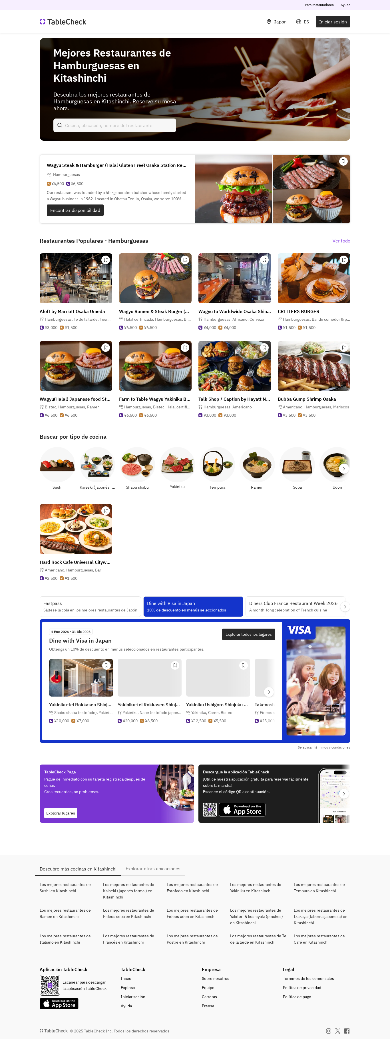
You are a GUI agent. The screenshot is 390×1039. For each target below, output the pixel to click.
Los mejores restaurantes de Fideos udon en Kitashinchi (192, 913)
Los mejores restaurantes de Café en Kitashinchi (319, 939)
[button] (78, 319)
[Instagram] (328, 1031)
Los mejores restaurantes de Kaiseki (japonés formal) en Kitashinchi (128, 891)
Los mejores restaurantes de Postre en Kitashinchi (192, 939)
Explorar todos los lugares (249, 634)
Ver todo (341, 241)
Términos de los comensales (308, 978)
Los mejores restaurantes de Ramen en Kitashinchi (65, 913)
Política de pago (297, 996)
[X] (337, 1031)
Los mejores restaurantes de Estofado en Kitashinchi (192, 887)
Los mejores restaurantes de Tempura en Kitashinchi (319, 887)
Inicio (126, 978)
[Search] (60, 125)
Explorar (128, 987)
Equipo (208, 987)
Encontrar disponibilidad (75, 210)
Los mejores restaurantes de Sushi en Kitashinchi (65, 887)
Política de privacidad (302, 987)
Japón (280, 22)
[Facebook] (346, 1031)
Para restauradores (319, 5)
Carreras (209, 996)
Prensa (208, 1005)
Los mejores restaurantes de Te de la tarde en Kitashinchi (258, 939)
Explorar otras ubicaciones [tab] (153, 868)
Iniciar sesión (333, 22)
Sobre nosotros (215, 978)
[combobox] (114, 125)
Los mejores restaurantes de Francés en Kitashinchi (128, 939)
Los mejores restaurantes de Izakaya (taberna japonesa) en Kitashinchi (320, 916)
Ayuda (345, 5)
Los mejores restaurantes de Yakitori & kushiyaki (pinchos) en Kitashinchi (256, 916)
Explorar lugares (60, 813)
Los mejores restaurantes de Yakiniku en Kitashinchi (255, 887)
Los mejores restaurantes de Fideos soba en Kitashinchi (128, 913)
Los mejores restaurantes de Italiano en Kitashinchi (65, 939)
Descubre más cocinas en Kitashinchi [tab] (78, 869)
